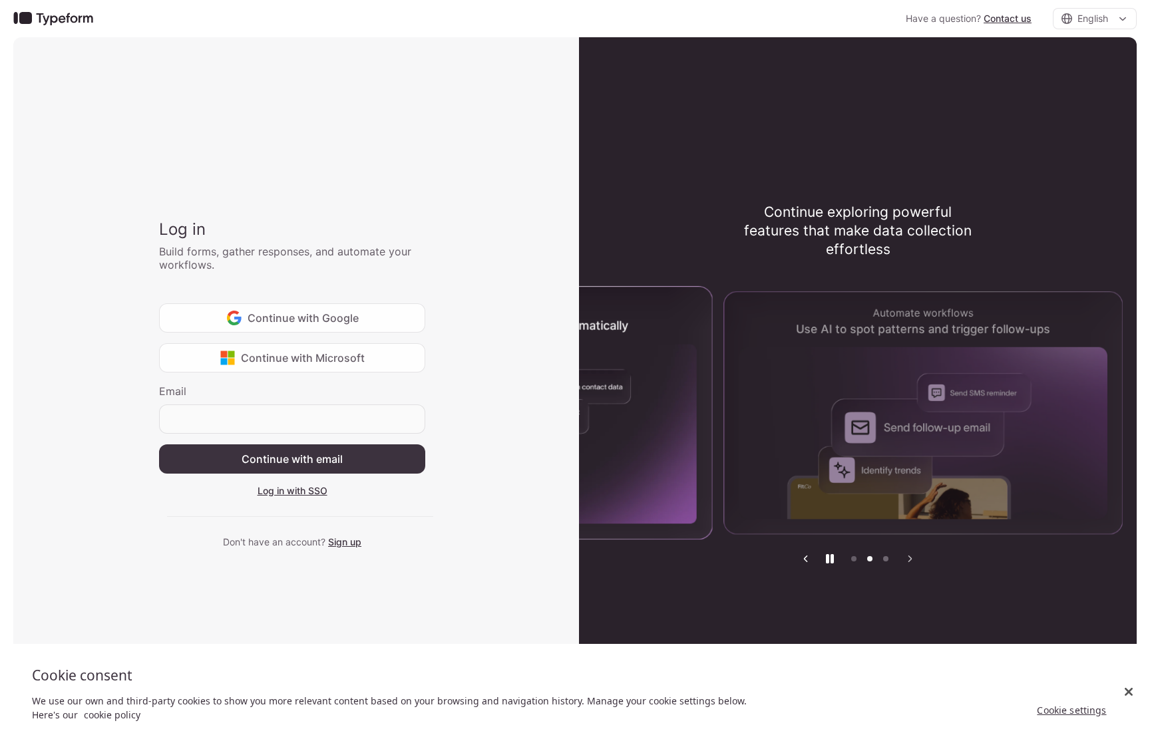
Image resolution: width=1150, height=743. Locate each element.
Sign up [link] (344, 541)
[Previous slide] (806, 559)
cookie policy (112, 714)
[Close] (1128, 691)
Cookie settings (1071, 710)
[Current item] (886, 559)
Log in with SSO (292, 490)
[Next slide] (910, 559)
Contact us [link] (1008, 18)
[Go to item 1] (854, 559)
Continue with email (292, 459)
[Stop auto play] (830, 559)
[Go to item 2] (870, 559)
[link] (53, 19)
